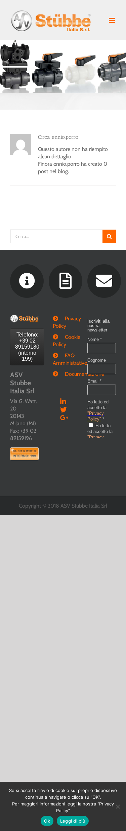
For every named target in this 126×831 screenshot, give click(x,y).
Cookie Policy (63, 341)
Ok (47, 821)
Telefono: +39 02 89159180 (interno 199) (27, 347)
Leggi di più (72, 821)
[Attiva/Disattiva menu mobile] (112, 20)
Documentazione (69, 374)
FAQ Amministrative (63, 359)
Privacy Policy (63, 322)
